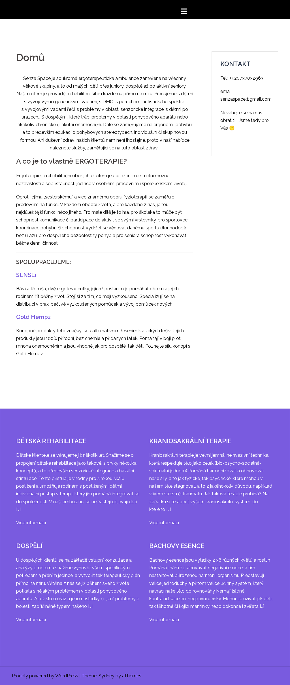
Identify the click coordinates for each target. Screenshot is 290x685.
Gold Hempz (33, 317)
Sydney (106, 675)
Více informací (31, 522)
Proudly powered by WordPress (45, 675)
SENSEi (26, 275)
